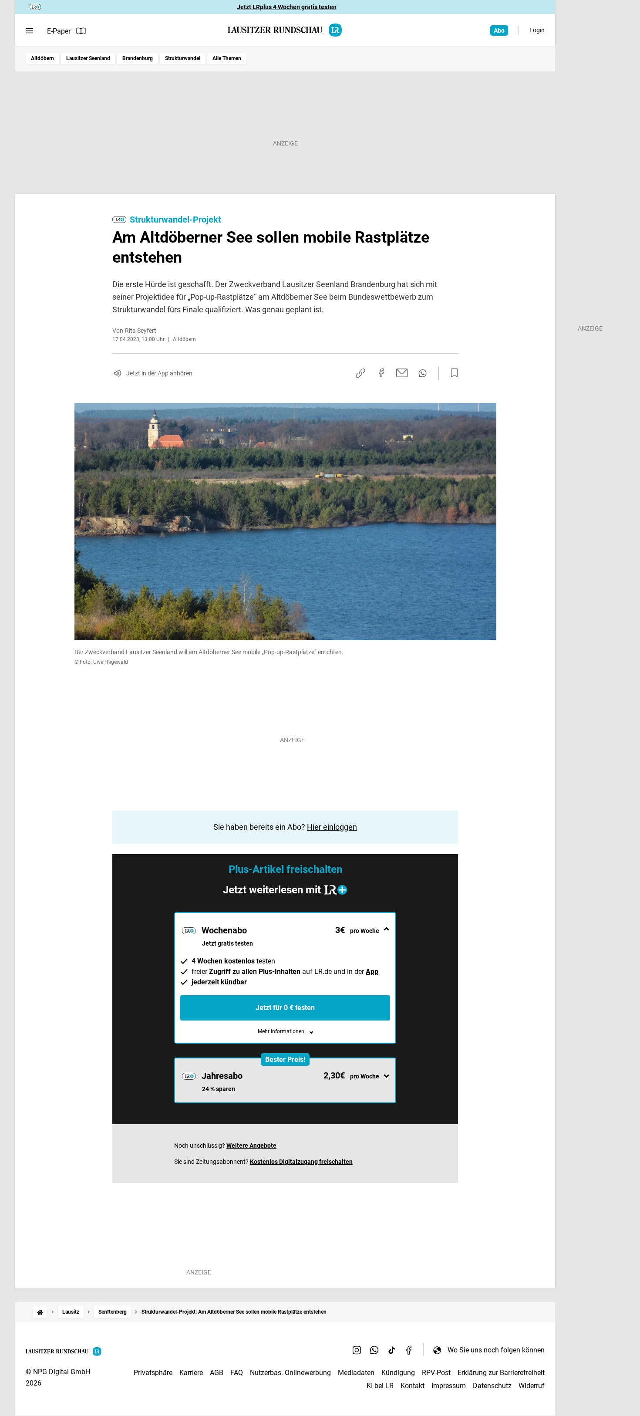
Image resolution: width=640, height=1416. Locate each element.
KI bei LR (380, 1386)
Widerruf (532, 1386)
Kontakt (412, 1386)
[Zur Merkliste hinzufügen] (452, 373)
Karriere (191, 1373)
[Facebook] (409, 1350)
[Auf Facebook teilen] (381, 373)
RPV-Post (436, 1373)
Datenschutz (492, 1386)
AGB (216, 1373)
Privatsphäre (153, 1373)
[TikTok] (392, 1350)
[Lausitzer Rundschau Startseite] (285, 30)
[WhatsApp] (374, 1350)
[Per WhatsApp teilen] (422, 373)
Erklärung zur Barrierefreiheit (501, 1373)
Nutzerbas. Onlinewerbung (290, 1373)
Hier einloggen (332, 826)
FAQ (236, 1373)
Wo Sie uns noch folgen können (496, 1350)
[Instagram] (357, 1350)
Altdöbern (42, 58)
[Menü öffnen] (29, 31)
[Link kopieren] (360, 373)
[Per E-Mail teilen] (402, 373)
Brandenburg (137, 58)
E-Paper (59, 31)
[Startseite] (40, 1312)
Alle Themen (226, 58)
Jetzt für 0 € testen (285, 1008)
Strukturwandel (182, 58)
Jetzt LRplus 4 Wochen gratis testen (287, 6)
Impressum (448, 1386)
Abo (499, 30)
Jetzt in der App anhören (159, 373)
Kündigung (398, 1373)
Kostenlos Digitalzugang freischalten (301, 1161)
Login (537, 30)
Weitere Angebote (251, 1145)
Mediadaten (356, 1373)
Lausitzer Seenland (88, 58)
